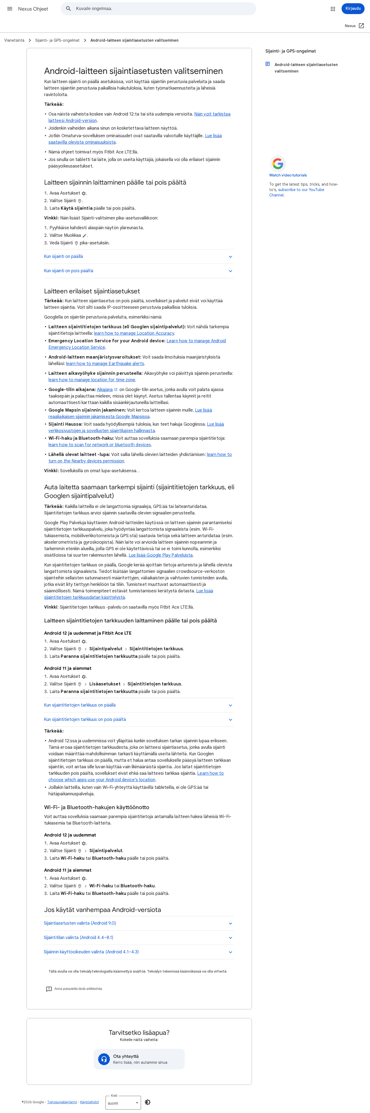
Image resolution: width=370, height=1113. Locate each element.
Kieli (114, 1096)
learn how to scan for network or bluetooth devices (99, 445)
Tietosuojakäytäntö (62, 1102)
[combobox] (166, 8)
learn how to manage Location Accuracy (134, 333)
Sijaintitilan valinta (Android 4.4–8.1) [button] (78, 937)
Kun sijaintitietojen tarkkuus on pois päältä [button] (85, 719)
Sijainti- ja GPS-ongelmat (290, 51)
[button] (9, 8)
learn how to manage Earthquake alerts (105, 363)
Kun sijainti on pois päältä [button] (68, 271)
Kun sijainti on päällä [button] (63, 256)
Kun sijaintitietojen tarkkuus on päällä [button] (80, 705)
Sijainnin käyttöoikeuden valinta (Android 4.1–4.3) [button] (91, 952)
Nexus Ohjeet (33, 9)
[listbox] (123, 1103)
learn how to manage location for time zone (91, 380)
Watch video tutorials (288, 175)
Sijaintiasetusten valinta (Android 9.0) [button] (80, 923)
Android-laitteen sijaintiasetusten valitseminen (306, 68)
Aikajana (105, 389)
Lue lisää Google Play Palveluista (161, 555)
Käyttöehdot (89, 1102)
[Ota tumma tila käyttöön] (147, 1102)
